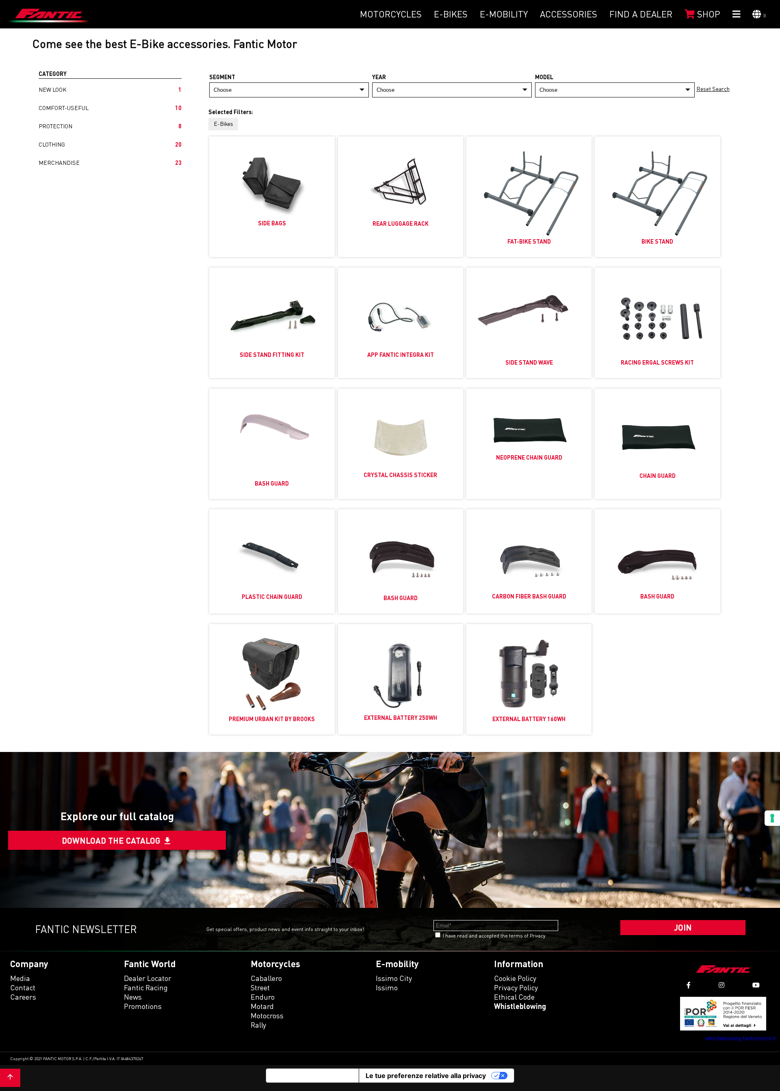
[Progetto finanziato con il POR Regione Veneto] (723, 1013)
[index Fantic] (48, 14)
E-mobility (504, 14)
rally (258, 1024)
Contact (22, 987)
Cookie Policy (515, 978)
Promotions (143, 1006)
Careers (23, 996)
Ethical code (514, 996)
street (260, 987)
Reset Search (713, 88)
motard (262, 1006)
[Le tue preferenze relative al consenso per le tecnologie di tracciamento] (772, 818)
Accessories (568, 14)
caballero (266, 978)
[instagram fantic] (721, 985)
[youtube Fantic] (756, 985)
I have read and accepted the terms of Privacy (494, 936)
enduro (263, 996)
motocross (267, 1015)
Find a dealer (640, 14)
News (133, 996)
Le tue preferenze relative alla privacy (426, 1076)
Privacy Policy (516, 987)
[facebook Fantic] (689, 985)
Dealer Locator (147, 978)
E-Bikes (451, 14)
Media (20, 978)
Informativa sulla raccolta (312, 1076)
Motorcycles (391, 14)
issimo (387, 987)
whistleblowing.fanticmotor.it (740, 1038)
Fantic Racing (146, 987)
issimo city (394, 978)
